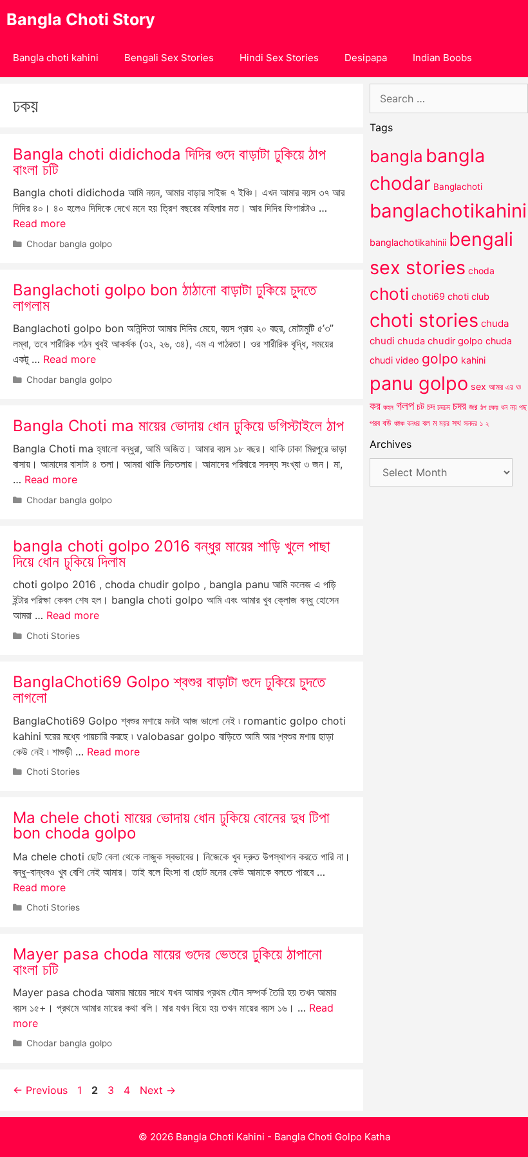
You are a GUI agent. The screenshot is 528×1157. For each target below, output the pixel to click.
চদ (431, 406)
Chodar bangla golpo (69, 244)
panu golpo (419, 383)
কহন (388, 407)
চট (420, 406)
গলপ (405, 405)
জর (473, 407)
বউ (386, 423)
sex (478, 386)
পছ (523, 407)
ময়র (444, 423)
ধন (504, 407)
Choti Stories (53, 636)
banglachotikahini (448, 210)
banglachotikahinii (408, 242)
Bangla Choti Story (80, 19)
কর (375, 405)
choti (389, 294)
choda (481, 270)
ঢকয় (493, 407)
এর (509, 387)
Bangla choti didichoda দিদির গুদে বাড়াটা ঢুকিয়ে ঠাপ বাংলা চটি (169, 162)
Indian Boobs (442, 57)
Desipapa (365, 57)
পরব (375, 423)
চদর (459, 406)
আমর (496, 387)
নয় (513, 407)
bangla (396, 156)
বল (426, 423)
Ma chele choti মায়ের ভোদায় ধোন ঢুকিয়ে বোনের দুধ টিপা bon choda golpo (171, 825)
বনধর (413, 423)
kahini (473, 360)
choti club (468, 296)
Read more (39, 223)
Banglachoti (457, 186)
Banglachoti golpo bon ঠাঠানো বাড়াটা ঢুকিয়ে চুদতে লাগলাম (164, 298)
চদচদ (443, 407)
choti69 (428, 296)
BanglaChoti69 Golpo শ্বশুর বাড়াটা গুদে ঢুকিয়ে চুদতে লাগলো (169, 689)
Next (158, 1090)
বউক (399, 423)
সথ (456, 422)
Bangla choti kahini (56, 57)
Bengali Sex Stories (169, 57)
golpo (440, 359)
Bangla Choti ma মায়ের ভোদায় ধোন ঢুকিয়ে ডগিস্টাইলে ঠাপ (178, 425)
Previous (40, 1090)
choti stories (424, 320)
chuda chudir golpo (440, 341)
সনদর (470, 423)
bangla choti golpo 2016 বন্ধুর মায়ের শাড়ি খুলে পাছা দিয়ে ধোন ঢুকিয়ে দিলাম (171, 554)
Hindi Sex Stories (279, 57)
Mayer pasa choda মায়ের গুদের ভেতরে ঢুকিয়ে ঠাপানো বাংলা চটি (167, 962)
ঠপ (483, 407)
